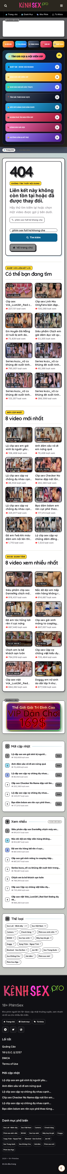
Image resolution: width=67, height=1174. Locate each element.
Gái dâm (30, 956)
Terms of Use (10, 1063)
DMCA (6, 1058)
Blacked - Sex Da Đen (17, 950)
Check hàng (27, 932)
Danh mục (25, 1022)
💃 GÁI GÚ (46, 44)
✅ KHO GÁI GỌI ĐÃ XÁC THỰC (20, 87)
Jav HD (35, 950)
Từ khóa (40, 1022)
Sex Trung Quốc (51, 950)
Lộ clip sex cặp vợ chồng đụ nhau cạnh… (26, 1091)
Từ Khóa (59, 14)
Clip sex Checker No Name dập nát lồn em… (28, 1097)
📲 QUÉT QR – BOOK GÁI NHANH (20, 67)
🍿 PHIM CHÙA (33, 44)
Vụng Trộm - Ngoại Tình (30, 944)
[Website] (21, 1029)
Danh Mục (28, 14)
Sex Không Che (14, 956)
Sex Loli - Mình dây (17, 926)
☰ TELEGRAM (21, 44)
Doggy (11, 944)
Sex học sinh (25, 938)
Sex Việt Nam (39, 926)
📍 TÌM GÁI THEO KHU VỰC (18, 97)
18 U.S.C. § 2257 (12, 1052)
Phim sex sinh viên (47, 932)
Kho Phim (44, 14)
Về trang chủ (25, 247)
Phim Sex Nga (13, 962)
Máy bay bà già (44, 938)
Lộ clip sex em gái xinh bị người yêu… (24, 1080)
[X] (13, 1029)
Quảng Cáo (9, 1046)
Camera (12, 932)
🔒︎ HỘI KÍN (8, 44)
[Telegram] (5, 1029)
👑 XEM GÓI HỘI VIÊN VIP (17, 77)
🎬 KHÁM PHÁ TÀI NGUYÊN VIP (20, 117)
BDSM (10, 938)
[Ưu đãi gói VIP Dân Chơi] (33, 716)
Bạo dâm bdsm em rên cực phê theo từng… (28, 1108)
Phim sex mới (44, 956)
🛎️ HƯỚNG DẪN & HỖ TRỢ (18, 137)
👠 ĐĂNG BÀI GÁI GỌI (16, 127)
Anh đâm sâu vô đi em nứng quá (21, 1085)
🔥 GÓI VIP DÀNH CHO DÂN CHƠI (20, 107)
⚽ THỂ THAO (58, 44)
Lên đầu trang (10, 1164)
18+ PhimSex (12, 1005)
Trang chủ (13, 14)
